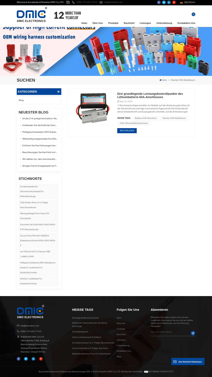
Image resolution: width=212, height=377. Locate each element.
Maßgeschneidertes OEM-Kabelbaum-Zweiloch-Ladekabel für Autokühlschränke (38, 268)
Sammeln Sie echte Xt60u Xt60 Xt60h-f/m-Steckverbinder (38, 227)
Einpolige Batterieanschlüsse (85, 318)
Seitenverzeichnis (51, 371)
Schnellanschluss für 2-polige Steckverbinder (93, 343)
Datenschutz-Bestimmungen (73, 371)
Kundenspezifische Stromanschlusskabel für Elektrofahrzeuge (32, 191)
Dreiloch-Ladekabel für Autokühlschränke (31, 281)
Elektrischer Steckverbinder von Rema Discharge (89, 324)
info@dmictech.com (113, 2)
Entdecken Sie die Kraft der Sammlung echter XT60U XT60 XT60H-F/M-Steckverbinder (40, 125)
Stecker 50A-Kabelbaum (174, 118)
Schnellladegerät (80, 331)
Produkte (113, 23)
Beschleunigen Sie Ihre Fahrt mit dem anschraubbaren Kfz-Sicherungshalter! (40, 152)
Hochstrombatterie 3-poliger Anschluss (90, 348)
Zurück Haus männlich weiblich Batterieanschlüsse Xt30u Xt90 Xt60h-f (38, 240)
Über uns (97, 23)
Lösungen (145, 23)
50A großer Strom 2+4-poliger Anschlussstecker (34, 205)
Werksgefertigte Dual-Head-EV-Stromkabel (35, 216)
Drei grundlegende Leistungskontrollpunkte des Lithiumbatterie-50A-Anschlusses (150, 95)
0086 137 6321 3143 (87, 2)
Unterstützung (164, 23)
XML (88, 371)
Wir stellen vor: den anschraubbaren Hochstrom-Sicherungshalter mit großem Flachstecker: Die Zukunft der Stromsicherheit (40, 159)
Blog (21, 100)
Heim (84, 23)
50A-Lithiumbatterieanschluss (134, 123)
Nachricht (129, 23)
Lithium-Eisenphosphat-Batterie (86, 337)
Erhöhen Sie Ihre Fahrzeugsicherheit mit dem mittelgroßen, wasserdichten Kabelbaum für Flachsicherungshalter (40, 145)
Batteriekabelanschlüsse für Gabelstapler (91, 354)
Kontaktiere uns (186, 23)
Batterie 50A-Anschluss (146, 118)
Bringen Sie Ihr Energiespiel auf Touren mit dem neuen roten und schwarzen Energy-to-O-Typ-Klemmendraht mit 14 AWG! (40, 165)
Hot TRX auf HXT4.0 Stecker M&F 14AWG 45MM (35, 254)
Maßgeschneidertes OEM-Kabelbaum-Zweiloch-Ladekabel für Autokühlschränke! (40, 132)
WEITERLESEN (127, 130)
